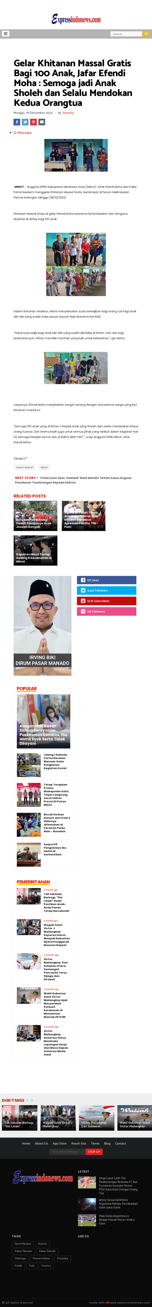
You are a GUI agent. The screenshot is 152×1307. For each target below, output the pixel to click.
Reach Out (78, 1143)
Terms (95, 1143)
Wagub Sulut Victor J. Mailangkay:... (58, 1124)
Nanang (68, 113)
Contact (120, 1143)
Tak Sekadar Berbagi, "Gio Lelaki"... (19, 1124)
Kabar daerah (24, 467)
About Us (41, 1143)
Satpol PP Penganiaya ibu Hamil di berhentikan (55, 849)
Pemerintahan (41, 1258)
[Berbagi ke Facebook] (16, 122)
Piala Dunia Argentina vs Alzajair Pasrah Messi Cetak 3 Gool (117, 1220)
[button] (5, 33)
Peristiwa (62, 1258)
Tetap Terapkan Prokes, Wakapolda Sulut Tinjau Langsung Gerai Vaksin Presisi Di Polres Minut (56, 794)
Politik (18, 1266)
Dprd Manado (23, 1244)
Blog (107, 1143)
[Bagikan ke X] (25, 122)
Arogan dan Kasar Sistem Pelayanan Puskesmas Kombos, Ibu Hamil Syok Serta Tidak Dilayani (43, 735)
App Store (60, 1143)
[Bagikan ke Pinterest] (33, 122)
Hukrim (42, 1244)
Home (26, 1143)
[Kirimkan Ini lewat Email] (41, 122)
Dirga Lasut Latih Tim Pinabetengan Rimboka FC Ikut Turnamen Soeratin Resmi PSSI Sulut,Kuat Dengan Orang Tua (118, 1186)
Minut (44, 467)
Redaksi (46, 1266)
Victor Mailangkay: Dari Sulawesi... (94, 1124)
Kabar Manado (23, 1251)
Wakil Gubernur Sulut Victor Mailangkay (135, 1124)
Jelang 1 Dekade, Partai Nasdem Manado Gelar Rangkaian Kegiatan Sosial (56, 761)
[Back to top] (142, 1297)
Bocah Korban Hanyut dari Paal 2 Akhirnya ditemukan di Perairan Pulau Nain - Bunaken (57, 823)
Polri (32, 1266)
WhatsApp (24, 133)
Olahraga (20, 1258)
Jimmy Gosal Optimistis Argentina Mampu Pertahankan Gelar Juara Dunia (118, 1204)
